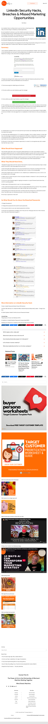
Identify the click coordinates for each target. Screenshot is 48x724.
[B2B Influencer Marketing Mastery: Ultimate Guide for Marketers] (37, 357)
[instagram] (10, 686)
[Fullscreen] (45, 542)
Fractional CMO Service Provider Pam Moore (12, 718)
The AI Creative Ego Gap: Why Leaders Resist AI (10, 363)
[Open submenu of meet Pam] (21, 699)
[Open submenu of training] (21, 696)
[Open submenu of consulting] (21, 694)
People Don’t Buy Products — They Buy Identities (12, 666)
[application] (24, 530)
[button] (6, 363)
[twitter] (8, 686)
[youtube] (12, 686)
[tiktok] (15, 686)
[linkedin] (14, 686)
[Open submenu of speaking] (21, 693)
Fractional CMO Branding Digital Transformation (35, 715)
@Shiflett (11, 50)
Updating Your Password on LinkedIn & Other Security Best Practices (16, 322)
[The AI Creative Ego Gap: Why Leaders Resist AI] (10, 357)
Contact (12, 715)
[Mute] (43, 542)
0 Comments (12, 366)
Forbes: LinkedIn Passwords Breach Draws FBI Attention (13, 306)
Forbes (12, 80)
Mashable (18, 80)
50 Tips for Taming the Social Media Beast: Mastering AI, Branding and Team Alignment (23, 366)
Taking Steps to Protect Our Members (9, 317)
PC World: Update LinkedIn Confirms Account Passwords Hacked (15, 312)
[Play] (2, 542)
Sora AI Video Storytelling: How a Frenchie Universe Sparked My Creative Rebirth (19, 664)
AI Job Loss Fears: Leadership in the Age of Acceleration (14, 659)
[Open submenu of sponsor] (21, 698)
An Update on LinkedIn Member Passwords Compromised (13, 320)
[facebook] (6, 686)
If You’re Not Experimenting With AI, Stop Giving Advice (14, 661)
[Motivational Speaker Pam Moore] (7, 1)
